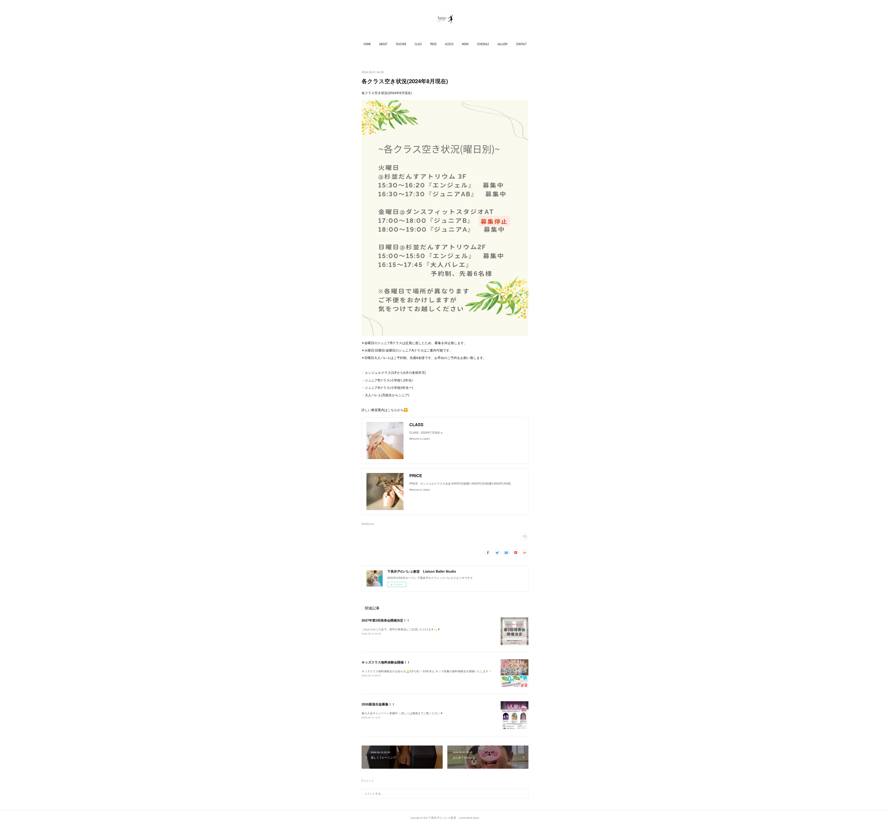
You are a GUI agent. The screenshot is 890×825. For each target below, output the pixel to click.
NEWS (465, 44)
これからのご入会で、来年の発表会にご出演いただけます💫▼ (401, 629)
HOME (367, 44)
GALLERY (502, 44)
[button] (367, 44)
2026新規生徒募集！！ (378, 704)
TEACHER (401, 44)
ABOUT (383, 44)
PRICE (433, 44)
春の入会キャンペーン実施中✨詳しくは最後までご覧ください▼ (402, 713)
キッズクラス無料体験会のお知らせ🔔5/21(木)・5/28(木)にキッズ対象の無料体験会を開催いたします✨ (427, 671)
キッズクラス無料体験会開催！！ (386, 662)
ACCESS (449, 44)
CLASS (418, 44)
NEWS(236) (368, 524)
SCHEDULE (483, 44)
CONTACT (521, 44)
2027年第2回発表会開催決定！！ (386, 620)
